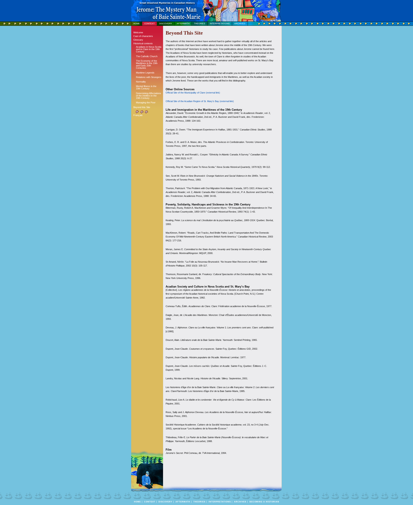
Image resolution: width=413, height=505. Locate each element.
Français (138, 115)
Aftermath (183, 23)
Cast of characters (143, 36)
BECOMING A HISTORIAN (264, 502)
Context (149, 23)
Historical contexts (143, 43)
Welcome (138, 32)
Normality (141, 81)
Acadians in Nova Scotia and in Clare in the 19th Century (148, 49)
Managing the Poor (146, 102)
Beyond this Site (141, 107)
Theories (199, 23)
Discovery (165, 23)
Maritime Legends (145, 72)
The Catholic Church (146, 56)
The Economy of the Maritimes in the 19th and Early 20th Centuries (146, 64)
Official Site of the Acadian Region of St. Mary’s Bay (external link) (200, 101)
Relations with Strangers (148, 77)
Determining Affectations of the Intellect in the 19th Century (148, 95)
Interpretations (220, 23)
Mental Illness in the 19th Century (146, 87)
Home (136, 23)
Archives (239, 23)
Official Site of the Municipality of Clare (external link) (193, 92)
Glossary (138, 39)
